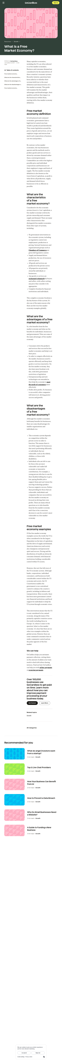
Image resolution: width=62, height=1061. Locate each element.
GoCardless (14, 61)
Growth (16, 41)
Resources (7, 41)
